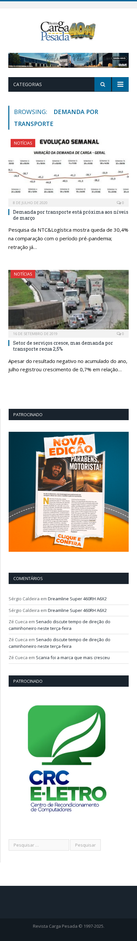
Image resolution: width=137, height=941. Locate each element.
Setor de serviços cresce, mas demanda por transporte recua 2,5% (63, 346)
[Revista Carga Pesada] (69, 30)
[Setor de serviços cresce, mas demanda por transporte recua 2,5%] (68, 301)
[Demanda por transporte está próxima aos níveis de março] (68, 170)
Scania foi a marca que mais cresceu (73, 657)
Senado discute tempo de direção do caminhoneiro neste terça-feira (59, 625)
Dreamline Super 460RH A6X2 (77, 599)
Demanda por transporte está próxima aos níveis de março (70, 215)
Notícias (23, 143)
